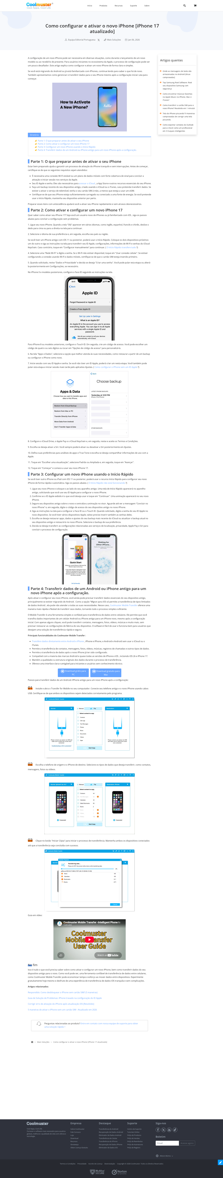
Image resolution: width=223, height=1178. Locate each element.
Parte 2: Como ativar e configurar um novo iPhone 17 (63, 143)
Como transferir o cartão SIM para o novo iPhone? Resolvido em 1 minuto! (179, 107)
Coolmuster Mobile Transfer (123, 605)
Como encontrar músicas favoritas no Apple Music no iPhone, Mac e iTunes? (177, 97)
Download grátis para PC (75, 673)
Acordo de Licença (95, 1164)
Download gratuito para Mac (108, 673)
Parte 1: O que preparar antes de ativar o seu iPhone (63, 140)
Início (89, 5)
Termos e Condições (67, 1164)
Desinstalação (109, 1164)
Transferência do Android (108, 1129)
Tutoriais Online (133, 1132)
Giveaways (74, 1144)
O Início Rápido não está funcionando (107, 482)
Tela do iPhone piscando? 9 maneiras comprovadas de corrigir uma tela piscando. (179, 116)
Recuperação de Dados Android (111, 1132)
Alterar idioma (165, 1156)
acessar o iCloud (87, 183)
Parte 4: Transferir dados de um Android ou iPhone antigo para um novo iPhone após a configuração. (87, 150)
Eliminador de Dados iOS (108, 1147)
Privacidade (81, 1164)
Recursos (73, 1141)
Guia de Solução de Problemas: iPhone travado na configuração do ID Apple (65, 998)
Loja (72, 1135)
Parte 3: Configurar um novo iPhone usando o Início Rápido (66, 146)
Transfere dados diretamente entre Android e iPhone (58, 641)
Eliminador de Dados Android (110, 1135)
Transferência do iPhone (108, 1141)
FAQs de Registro (133, 1147)
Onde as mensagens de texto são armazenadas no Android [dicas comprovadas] (177, 74)
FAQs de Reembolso (135, 1141)
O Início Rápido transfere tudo (121, 247)
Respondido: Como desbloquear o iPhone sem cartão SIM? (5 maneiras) (63, 992)
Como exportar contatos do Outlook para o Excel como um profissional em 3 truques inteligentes (178, 128)
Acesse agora (187, 1143)
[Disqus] (90, 1086)
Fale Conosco (75, 1132)
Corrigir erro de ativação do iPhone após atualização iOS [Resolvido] (61, 1003)
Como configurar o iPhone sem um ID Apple (115, 367)
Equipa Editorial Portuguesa (81, 39)
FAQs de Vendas (133, 1138)
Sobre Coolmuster (77, 1129)
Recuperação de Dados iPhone (110, 1144)
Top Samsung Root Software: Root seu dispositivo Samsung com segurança (177, 85)
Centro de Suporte (134, 1129)
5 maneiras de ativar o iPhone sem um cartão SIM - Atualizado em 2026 (62, 1009)
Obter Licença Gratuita (79, 1147)
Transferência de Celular (108, 1138)
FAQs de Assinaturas (135, 1144)
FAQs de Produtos (134, 1135)
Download (74, 1138)
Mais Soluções (114, 39)
